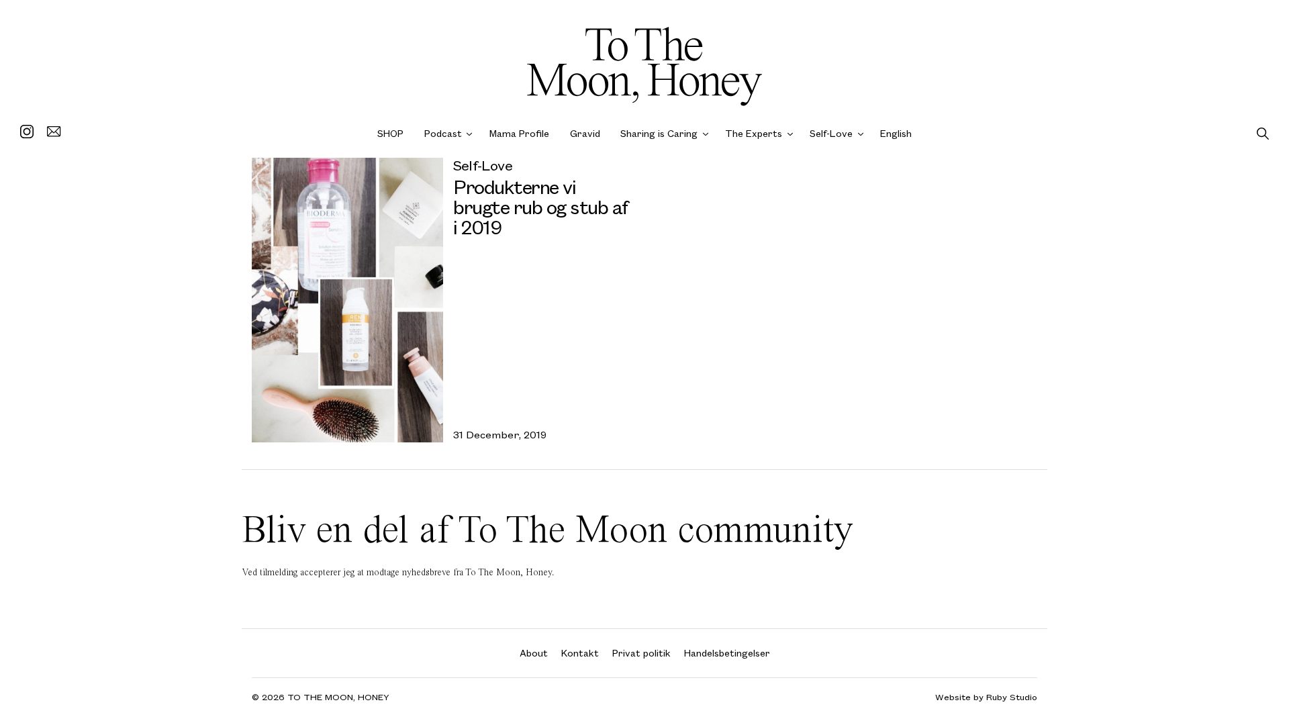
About (534, 652)
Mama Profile (519, 133)
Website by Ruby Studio (986, 697)
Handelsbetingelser (727, 652)
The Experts (753, 133)
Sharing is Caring (659, 133)
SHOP (390, 133)
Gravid (585, 133)
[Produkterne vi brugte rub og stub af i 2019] (347, 300)
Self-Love (831, 133)
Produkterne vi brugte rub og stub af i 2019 (540, 206)
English (896, 133)
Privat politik (641, 652)
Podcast (443, 133)
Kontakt (580, 652)
